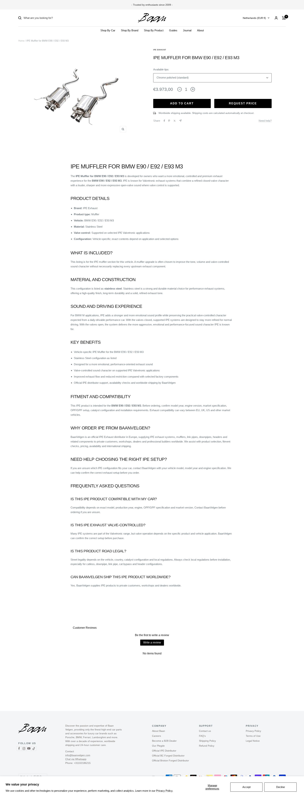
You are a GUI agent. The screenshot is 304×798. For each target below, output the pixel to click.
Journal (187, 30)
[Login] (276, 17)
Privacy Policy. (164, 790)
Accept (246, 787)
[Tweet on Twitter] (174, 121)
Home (21, 40)
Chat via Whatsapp (75, 759)
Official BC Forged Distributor (168, 755)
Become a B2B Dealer (164, 740)
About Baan (158, 731)
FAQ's (202, 735)
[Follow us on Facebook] (19, 748)
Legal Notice (253, 740)
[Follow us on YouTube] (28, 748)
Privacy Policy (253, 731)
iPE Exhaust (159, 50)
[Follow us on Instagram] (23, 748)
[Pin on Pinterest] (169, 121)
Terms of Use (253, 735)
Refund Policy (206, 745)
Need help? (265, 120)
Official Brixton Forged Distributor (170, 760)
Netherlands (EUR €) (254, 18)
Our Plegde (158, 745)
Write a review (152, 642)
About (200, 30)
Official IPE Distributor (164, 750)
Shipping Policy (207, 740)
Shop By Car (107, 30)
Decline (280, 787)
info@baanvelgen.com (77, 755)
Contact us (205, 731)
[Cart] (284, 18)
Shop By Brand (129, 30)
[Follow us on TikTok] (33, 748)
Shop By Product (153, 30)
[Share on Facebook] (164, 121)
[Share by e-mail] (180, 121)
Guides (173, 30)
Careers (156, 735)
